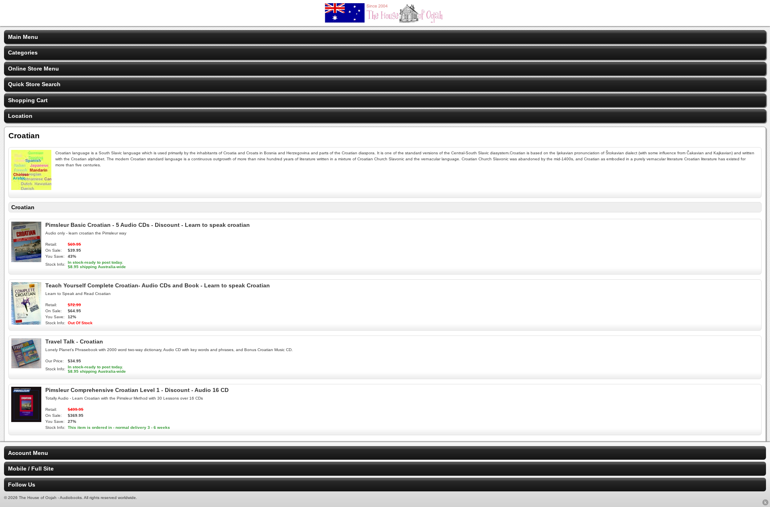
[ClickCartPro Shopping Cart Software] (765, 504)
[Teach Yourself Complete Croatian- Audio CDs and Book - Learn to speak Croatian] (26, 322)
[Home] (385, 21)
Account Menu (28, 453)
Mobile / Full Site (31, 468)
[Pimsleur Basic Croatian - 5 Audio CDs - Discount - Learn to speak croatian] (26, 260)
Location (20, 116)
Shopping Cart (28, 100)
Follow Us (21, 484)
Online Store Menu (33, 68)
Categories (23, 52)
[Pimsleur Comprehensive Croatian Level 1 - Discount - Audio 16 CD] (26, 420)
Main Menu (23, 37)
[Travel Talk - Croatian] (26, 366)
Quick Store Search (34, 84)
